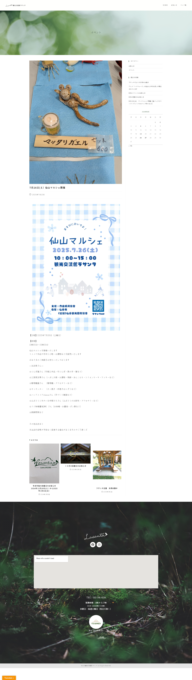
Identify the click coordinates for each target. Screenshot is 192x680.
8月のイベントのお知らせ (137, 93)
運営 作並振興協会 (96, 630)
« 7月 (130, 146)
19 (141, 134)
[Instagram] (99, 544)
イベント (131, 70)
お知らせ (131, 66)
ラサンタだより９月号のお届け (139, 82)
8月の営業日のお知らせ (136, 97)
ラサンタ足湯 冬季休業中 (107, 488)
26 (141, 138)
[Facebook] (92, 544)
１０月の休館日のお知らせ (75, 466)
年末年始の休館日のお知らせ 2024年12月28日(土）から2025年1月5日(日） (44, 488)
